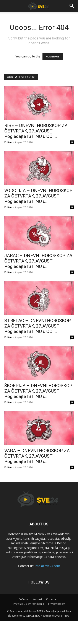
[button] (72, 6)
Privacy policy (56, 604)
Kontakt (37, 599)
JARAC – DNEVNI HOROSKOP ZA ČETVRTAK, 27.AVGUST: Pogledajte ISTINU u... (38, 261)
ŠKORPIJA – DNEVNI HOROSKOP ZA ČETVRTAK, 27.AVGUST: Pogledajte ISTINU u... (38, 391)
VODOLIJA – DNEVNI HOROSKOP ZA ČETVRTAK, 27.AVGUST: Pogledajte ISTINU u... (38, 196)
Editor (8, 142)
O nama (51, 599)
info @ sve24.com (47, 566)
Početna (24, 599)
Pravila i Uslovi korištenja (28, 604)
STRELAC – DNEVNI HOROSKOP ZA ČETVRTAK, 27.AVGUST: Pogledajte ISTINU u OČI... (37, 326)
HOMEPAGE (52, 56)
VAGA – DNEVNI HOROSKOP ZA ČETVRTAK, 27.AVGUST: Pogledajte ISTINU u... (37, 456)
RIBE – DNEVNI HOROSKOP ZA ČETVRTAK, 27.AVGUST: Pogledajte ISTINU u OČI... (36, 131)
